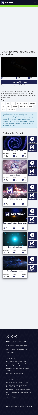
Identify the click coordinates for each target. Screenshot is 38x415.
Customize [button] (32, 150)
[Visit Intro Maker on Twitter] (16, 337)
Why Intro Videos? (11, 397)
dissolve (29, 106)
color (3, 109)
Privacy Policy (10, 352)
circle (9, 106)
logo (3, 106)
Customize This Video (19, 82)
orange (19, 103)
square (15, 106)
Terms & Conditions (22, 349)
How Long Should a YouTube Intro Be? (17, 382)
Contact (13, 349)
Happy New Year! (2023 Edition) (15, 373)
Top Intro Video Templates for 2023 (16, 361)
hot (3, 103)
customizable (11, 109)
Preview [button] (33, 142)
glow (8, 103)
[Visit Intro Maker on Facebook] (12, 337)
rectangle (22, 106)
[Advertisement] (19, 27)
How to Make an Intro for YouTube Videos (18, 389)
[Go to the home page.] (7, 2)
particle (25, 103)
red (13, 103)
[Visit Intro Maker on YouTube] (8, 337)
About (7, 349)
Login (20, 85)
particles (32, 103)
